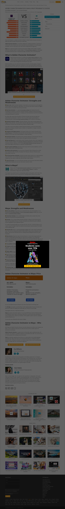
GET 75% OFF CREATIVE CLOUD (32, 266)
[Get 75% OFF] (32, 254)
